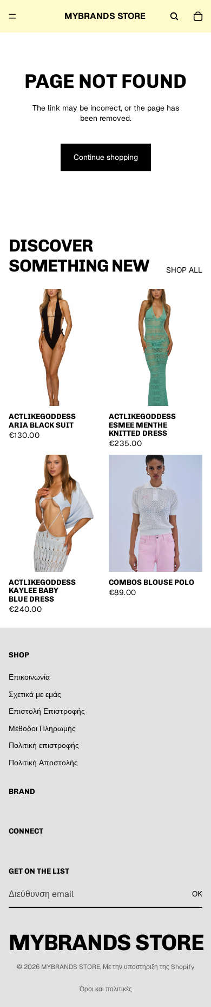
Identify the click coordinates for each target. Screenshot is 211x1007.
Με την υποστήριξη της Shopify (148, 967)
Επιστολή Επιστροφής (47, 711)
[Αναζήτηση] (174, 16)
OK (197, 894)
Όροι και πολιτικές (106, 989)
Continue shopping (106, 157)
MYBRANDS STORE (70, 967)
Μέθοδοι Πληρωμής (42, 728)
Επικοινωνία (29, 677)
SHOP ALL (184, 270)
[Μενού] (12, 16)
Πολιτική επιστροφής (44, 745)
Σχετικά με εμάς (35, 694)
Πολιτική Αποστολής (43, 762)
